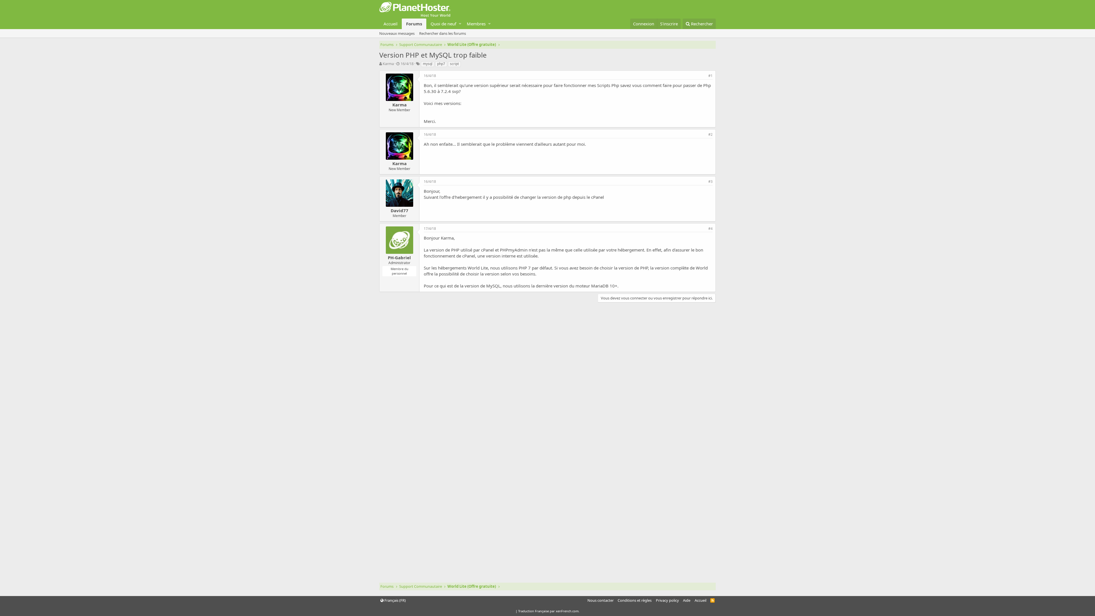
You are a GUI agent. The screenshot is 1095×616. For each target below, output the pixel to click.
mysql (427, 63)
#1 (710, 75)
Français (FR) (395, 600)
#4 (710, 228)
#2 (710, 134)
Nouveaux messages (397, 33)
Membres (476, 24)
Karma (388, 63)
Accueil (391, 24)
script (454, 63)
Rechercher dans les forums (442, 33)
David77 (399, 210)
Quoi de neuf (443, 24)
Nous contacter (600, 600)
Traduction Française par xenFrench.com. (548, 611)
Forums (414, 24)
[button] (460, 24)
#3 (710, 181)
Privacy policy (667, 600)
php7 (441, 63)
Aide (686, 600)
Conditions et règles (635, 600)
